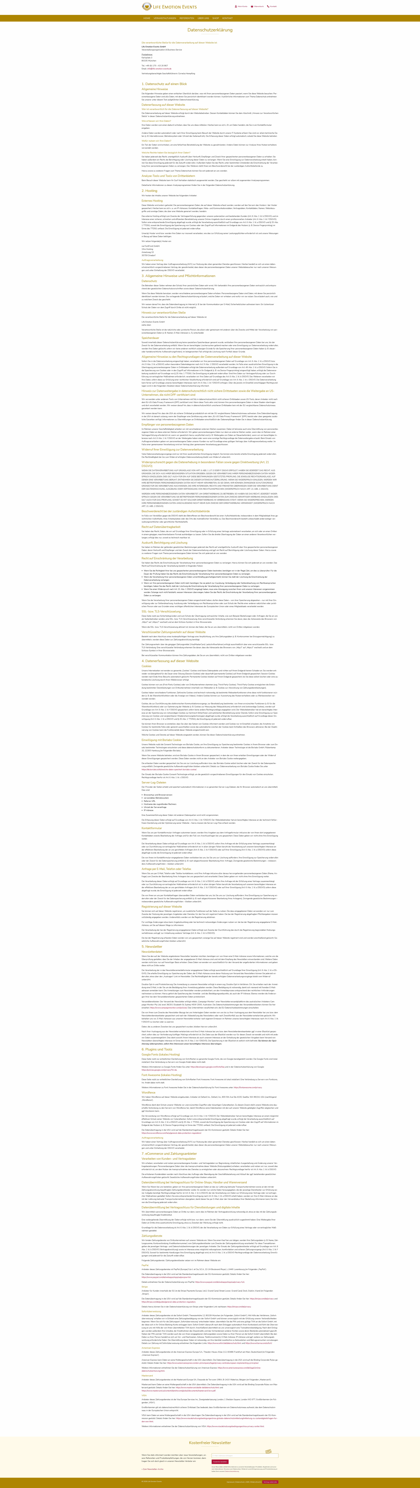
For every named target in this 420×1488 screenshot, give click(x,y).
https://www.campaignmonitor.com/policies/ (168, 1007)
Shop (216, 18)
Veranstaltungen (165, 18)
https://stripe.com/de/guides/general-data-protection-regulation (168, 1302)
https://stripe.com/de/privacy (262, 1298)
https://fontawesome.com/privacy (248, 1087)
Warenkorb (259, 6)
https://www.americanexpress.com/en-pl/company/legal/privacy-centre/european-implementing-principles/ (212, 1363)
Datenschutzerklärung (232, 1471)
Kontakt (273, 6)
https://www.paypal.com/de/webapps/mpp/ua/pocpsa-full (166, 1277)
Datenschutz (240, 1482)
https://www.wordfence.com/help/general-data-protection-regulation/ (171, 1133)
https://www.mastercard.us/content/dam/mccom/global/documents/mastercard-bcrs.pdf (178, 1390)
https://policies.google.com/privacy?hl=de (159, 1070)
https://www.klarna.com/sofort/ (258, 1343)
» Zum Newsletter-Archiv (152, 1469)
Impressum (230, 1482)
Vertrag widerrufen (270, 1482)
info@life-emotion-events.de (159, 68)
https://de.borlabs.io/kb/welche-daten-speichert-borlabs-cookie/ (169, 769)
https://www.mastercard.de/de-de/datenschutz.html (197, 1387)
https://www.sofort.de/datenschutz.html (224, 1343)
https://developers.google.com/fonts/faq (207, 1067)
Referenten (187, 18)
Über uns (203, 18)
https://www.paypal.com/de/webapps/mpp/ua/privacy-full (219, 1282)
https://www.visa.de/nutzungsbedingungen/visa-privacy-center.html (235, 1426)
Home (146, 18)
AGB (247, 1482)
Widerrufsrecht (255, 1482)
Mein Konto (242, 6)
